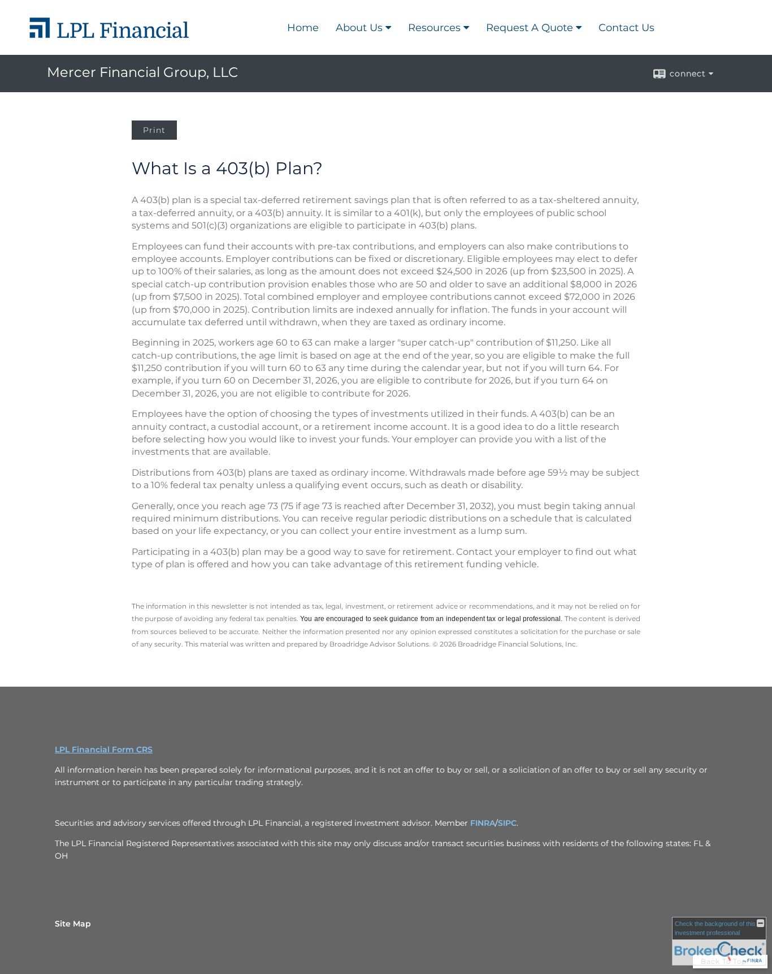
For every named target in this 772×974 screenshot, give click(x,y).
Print (154, 130)
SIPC (507, 823)
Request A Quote (529, 27)
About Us (359, 27)
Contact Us (626, 27)
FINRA (482, 823)
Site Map (73, 924)
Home (303, 27)
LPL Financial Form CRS (104, 749)
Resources (434, 27)
